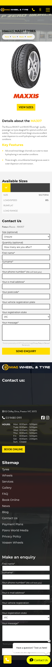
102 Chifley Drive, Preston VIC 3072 (20, 411)
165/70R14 (44, 195)
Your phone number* (22, 272)
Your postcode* (10, 292)
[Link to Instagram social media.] (47, 418)
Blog (5, 512)
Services (7, 481)
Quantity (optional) (12, 242)
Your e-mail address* (13, 282)
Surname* (7, 261)
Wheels (7, 475)
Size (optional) (10, 232)
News (6, 506)
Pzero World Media (15, 530)
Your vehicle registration (15, 603)
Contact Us (9, 518)
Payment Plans (12, 524)
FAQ (5, 493)
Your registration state (14, 312)
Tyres (5, 469)
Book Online (10, 500)
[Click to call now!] (33, 10)
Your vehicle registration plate (18, 302)
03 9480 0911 (14, 418)
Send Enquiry (26, 351)
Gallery (7, 487)
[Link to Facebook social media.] (43, 418)
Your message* (10, 322)
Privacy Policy (37, 343)
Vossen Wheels (12, 542)
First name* (8, 253)
